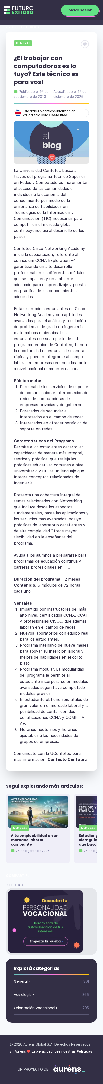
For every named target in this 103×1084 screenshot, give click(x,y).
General (23, 43)
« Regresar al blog (22, 27)
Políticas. (85, 1051)
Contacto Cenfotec (67, 759)
